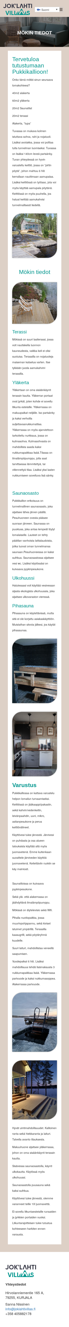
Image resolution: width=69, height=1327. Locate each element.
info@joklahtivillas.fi (20, 1308)
